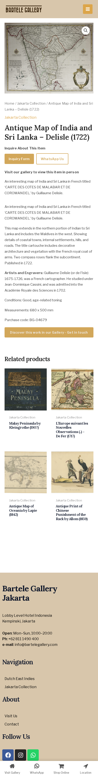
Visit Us (11, 716)
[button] (86, 30)
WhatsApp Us (52, 159)
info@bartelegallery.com (36, 644)
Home (9, 103)
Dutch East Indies (20, 679)
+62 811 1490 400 (23, 639)
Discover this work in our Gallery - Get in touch (49, 332)
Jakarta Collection (31, 103)
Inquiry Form (19, 159)
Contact (12, 724)
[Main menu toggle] (88, 9)
